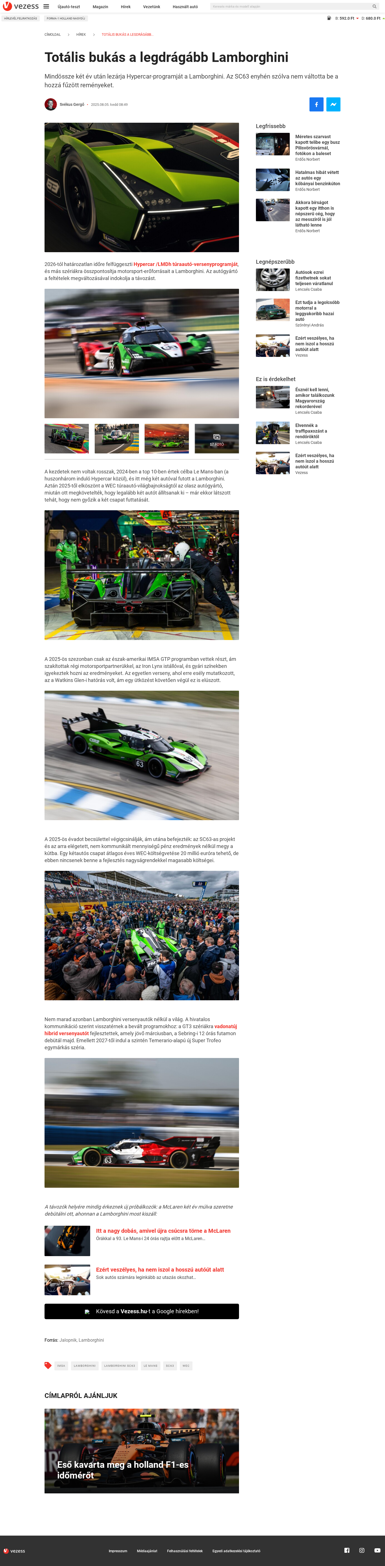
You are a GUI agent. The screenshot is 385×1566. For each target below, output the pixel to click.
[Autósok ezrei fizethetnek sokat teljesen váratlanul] (273, 279)
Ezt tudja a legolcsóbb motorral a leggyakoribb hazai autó (317, 311)
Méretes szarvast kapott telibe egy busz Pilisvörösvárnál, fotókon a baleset (317, 145)
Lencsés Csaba (308, 289)
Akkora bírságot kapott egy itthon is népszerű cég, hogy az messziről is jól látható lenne (315, 214)
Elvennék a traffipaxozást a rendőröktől (311, 431)
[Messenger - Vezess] (333, 104)
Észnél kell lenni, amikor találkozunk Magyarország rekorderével (315, 398)
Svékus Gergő (72, 104)
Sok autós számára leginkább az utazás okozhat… (146, 1277)
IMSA (61, 1365)
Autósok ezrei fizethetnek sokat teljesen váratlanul (314, 278)
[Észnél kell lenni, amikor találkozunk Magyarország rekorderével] (273, 397)
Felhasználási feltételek (185, 1551)
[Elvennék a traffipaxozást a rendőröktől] (273, 432)
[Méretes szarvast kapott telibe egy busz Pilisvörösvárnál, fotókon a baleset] (273, 144)
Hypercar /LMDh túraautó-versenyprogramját (186, 264)
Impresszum (118, 1551)
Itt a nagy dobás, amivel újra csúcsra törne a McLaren (163, 1230)
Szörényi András (309, 325)
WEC (186, 1365)
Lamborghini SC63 (119, 1365)
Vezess (301, 355)
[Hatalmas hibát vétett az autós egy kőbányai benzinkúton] (273, 179)
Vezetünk (151, 7)
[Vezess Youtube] (376, 1538)
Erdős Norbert (307, 159)
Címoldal (53, 35)
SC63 (170, 1365)
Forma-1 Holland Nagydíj (66, 18)
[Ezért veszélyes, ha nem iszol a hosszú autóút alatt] (273, 345)
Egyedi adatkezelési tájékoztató (236, 1551)
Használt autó (185, 7)
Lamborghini (85, 1365)
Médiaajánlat (147, 1551)
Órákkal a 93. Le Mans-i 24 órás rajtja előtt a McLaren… (150, 1238)
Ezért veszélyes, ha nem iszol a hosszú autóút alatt (160, 1269)
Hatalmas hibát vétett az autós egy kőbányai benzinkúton (317, 178)
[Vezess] (21, 6)
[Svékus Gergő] (51, 104)
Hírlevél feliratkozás (20, 18)
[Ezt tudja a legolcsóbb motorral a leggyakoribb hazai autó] (273, 309)
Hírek (125, 7)
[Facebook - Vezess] (316, 104)
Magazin (100, 7)
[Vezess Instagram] (361, 1538)
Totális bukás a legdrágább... (127, 35)
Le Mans (151, 1365)
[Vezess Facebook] (346, 1538)
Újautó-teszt (69, 7)
